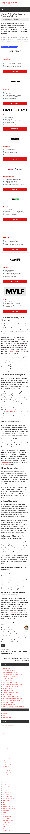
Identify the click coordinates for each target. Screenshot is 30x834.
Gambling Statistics (7, 764)
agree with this (13, 351)
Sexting (4, 812)
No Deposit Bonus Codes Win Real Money (13, 684)
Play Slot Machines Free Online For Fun (12, 674)
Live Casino (5, 782)
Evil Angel (6, 237)
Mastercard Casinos (7, 786)
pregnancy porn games (14, 612)
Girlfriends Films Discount (12, 411)
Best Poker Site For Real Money (10, 676)
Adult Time (6, 59)
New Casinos (6, 794)
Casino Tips (5, 751)
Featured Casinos (7, 760)
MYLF (5, 299)
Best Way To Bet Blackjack (9, 704)
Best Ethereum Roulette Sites (10, 672)
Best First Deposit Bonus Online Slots (12, 696)
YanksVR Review (5, 462)
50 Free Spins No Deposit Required (11, 700)
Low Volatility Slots (7, 784)
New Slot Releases (7, 796)
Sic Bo (4, 814)
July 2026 (5, 713)
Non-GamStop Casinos (8, 798)
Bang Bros (6, 146)
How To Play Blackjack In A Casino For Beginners (14, 706)
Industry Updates (7, 770)
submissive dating (9, 405)
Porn (3, 645)
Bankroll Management (8, 739)
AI (3, 729)
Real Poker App (6, 668)
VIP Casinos (5, 824)
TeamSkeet (6, 207)
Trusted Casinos (6, 822)
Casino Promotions (7, 747)
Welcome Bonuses (7, 830)
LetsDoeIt (6, 89)
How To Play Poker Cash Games (10, 682)
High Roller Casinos (7, 766)
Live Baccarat (6, 778)
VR (3, 828)
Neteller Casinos (7, 792)
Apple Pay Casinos (7, 733)
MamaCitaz (7, 267)
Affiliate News (6, 727)
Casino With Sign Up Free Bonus (10, 686)
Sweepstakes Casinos (8, 820)
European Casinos (7, 758)
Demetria (16, 19)
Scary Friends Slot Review (9, 670)
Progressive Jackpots (8, 806)
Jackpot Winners (7, 774)
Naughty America (9, 177)
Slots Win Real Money (8, 688)
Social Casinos (6, 818)
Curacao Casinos (7, 755)
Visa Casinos (6, 826)
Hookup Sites (6, 768)
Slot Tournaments (7, 816)
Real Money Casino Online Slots (10, 692)
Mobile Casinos (6, 790)
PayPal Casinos (6, 800)
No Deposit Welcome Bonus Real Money (13, 698)
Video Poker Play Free (8, 702)
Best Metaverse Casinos (8, 690)
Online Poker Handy (7, 694)
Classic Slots (6, 753)
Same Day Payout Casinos (9, 808)
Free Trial (15, 103)
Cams (4, 741)
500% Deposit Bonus (8, 680)
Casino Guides (6, 745)
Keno (4, 776)
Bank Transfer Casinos (8, 737)
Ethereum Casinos (7, 757)
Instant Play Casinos (7, 772)
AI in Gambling (6, 731)
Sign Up (15, 71)
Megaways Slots (6, 788)
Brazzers (6, 115)
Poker (4, 802)
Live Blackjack (6, 780)
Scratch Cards (6, 810)
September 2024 (7, 717)
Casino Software (7, 749)
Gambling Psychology (8, 762)
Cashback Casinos (7, 743)
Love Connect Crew (9, 2)
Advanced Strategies (8, 725)
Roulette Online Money (8, 678)
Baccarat (5, 735)
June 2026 (5, 715)
